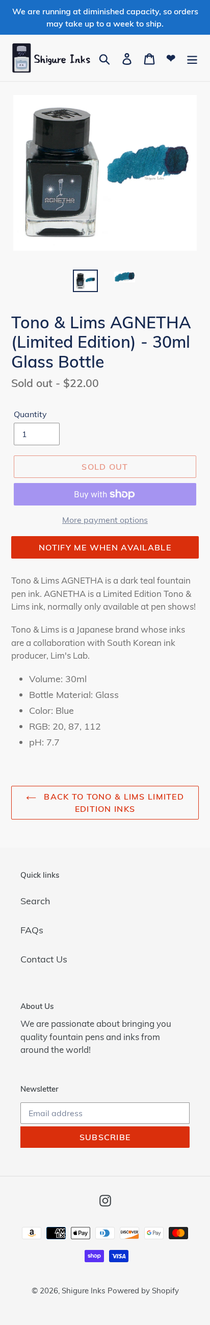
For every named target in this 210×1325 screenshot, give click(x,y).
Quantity (30, 414)
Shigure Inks (83, 1290)
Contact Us (43, 959)
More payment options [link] (105, 520)
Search (35, 901)
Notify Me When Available (105, 547)
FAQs (31, 930)
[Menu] (192, 58)
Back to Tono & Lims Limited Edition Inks (112, 802)
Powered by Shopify (143, 1290)
